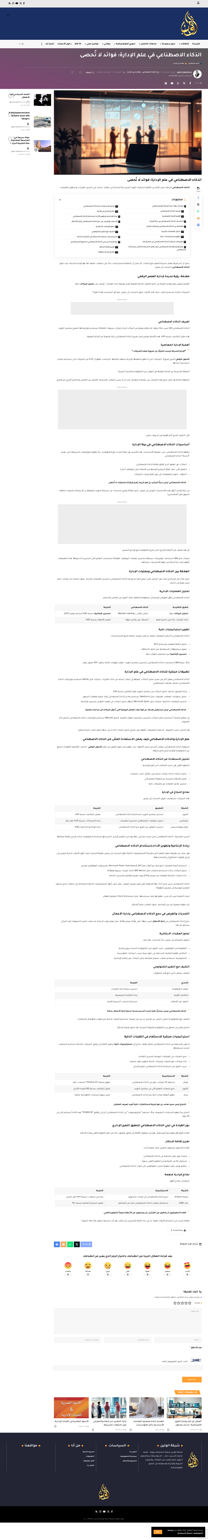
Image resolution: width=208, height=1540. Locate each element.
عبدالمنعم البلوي (184, 72)
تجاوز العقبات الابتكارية (105, 227)
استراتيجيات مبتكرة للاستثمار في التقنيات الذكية (97, 237)
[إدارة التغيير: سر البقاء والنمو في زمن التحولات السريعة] (109, 1407)
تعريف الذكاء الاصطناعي (170, 211)
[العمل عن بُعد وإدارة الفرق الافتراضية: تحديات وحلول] (184, 1407)
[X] (20, 3)
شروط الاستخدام (184, 1533)
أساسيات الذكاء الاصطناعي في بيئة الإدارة (167, 221)
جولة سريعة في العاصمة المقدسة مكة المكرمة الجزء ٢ (20, 140)
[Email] (172, 83)
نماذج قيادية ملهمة (106, 252)
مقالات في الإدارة (178, 63)
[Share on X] (184, 83)
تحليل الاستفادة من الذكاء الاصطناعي (99, 206)
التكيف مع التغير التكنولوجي (103, 232)
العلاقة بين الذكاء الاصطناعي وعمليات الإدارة (165, 227)
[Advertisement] (122, 308)
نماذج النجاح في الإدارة (106, 211)
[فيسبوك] (23, 3)
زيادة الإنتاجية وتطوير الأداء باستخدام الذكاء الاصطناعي (95, 216)
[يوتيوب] (17, 3)
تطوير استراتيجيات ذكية (170, 237)
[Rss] (9, 3)
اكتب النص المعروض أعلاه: (174, 1362)
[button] (158, 1532)
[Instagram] (13, 3)
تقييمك (197, 1303)
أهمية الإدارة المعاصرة (171, 216)
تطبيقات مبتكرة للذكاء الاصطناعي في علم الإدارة (163, 242)
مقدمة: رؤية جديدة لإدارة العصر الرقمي (168, 206)
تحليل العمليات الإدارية (170, 232)
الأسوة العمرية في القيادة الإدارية (72, 1421)
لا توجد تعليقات (102, 72)
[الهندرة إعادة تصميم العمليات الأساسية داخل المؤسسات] (146, 1407)
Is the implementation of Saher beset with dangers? (19, 116)
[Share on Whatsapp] (178, 83)
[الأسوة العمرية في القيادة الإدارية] (71, 1407)
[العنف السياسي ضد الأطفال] (42, 100)
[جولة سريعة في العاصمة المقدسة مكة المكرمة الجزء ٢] (42, 146)
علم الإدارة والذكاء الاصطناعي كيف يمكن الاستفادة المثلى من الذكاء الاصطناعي (157, 248)
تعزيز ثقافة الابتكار (106, 247)
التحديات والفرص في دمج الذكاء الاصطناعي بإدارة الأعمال (94, 222)
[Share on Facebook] (190, 83)
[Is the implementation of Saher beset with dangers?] (42, 121)
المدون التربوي (14, 102)
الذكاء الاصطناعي (193, 63)
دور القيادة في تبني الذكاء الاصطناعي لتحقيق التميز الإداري (94, 242)
